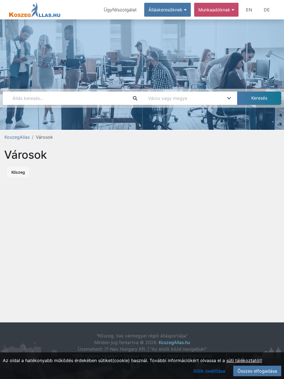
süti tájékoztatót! (244, 360)
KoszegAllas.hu (174, 342)
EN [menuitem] (249, 9)
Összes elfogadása (257, 371)
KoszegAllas (17, 137)
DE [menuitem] (267, 9)
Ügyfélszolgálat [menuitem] (120, 9)
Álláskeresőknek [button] (166, 9)
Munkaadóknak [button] (215, 9)
